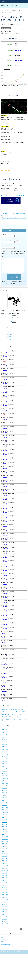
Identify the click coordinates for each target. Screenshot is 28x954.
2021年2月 (4, 890)
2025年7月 (4, 761)
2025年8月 (4, 759)
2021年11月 (5, 868)
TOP (11, 10)
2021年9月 (4, 873)
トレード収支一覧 (6, 339)
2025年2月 (4, 773)
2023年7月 (4, 819)
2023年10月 (5, 812)
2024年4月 (4, 797)
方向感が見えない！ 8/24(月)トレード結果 (12, 714)
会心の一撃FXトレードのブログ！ (12, 5)
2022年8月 (4, 846)
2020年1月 (4, 921)
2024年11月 (5, 780)
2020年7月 (4, 907)
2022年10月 (5, 841)
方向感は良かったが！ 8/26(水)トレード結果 (12, 709)
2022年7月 (4, 848)
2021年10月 (5, 870)
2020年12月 (5, 894)
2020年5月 (4, 911)
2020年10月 (5, 899)
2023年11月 (5, 809)
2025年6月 (4, 763)
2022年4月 (4, 856)
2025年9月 (4, 756)
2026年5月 (4, 737)
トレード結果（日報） (6, 28)
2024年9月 (4, 785)
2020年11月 (5, 897)
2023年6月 (4, 822)
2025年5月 (4, 766)
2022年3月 (4, 858)
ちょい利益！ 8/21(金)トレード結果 (10, 716)
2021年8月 (4, 875)
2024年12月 (5, 778)
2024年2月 (4, 802)
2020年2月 (4, 919)
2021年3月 (4, 887)
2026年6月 (4, 734)
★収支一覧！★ (14, 321)
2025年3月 (4, 771)
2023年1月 (4, 834)
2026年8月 (4, 729)
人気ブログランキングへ (7, 937)
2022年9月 (4, 843)
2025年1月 (4, 775)
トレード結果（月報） (7, 336)
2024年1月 (4, 805)
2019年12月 (5, 923)
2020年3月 (4, 916)
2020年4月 (4, 914)
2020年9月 (4, 902)
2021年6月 (4, 880)
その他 (4, 341)
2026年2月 (4, 744)
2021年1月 (4, 892)
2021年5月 (4, 882)
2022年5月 (4, 853)
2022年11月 (5, 839)
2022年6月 (4, 851)
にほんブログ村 (5, 941)
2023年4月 (4, 826)
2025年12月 (5, 749)
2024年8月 (4, 788)
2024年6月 (4, 792)
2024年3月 (4, 800)
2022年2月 (4, 860)
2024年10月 (5, 783)
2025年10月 (5, 754)
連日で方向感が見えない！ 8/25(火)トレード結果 (13, 711)
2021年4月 (4, 885)
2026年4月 (4, 739)
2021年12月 (5, 865)
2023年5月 (4, 824)
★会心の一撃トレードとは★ (14, 317)
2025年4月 (4, 768)
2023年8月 (4, 817)
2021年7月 (4, 877)
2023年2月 (4, 831)
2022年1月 (4, 863)
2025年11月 (5, 751)
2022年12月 (5, 836)
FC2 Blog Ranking (5, 944)
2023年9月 (4, 814)
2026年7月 (4, 732)
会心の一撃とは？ (6, 332)
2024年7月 (4, 790)
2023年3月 (4, 829)
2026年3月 (4, 742)
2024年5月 (4, 795)
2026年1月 (4, 746)
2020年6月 (4, 909)
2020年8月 (4, 904)
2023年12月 (5, 807)
